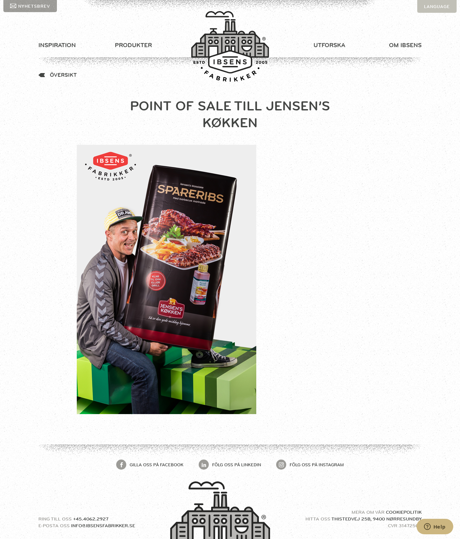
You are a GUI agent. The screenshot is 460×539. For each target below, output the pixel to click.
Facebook (157, 465)
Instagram (317, 465)
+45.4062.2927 (90, 519)
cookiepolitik (404, 512)
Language (437, 6)
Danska (434, 19)
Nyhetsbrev (34, 6)
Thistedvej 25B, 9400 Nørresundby (376, 519)
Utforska (329, 45)
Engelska (436, 32)
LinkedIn (236, 465)
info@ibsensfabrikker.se (103, 526)
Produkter (133, 45)
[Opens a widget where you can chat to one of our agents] (434, 527)
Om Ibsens (405, 45)
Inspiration (57, 45)
